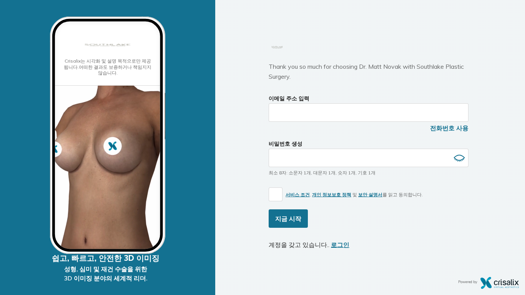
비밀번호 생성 (285, 143)
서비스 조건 (298, 194)
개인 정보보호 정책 (331, 194)
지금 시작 (288, 218)
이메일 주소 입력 (289, 98)
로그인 (340, 245)
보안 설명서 (370, 194)
